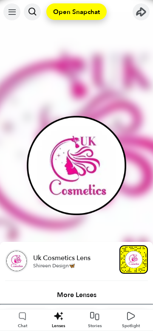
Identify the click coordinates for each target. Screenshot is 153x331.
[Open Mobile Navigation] (11, 11)
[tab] (76, 295)
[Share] (141, 11)
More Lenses (76, 295)
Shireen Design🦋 (54, 265)
